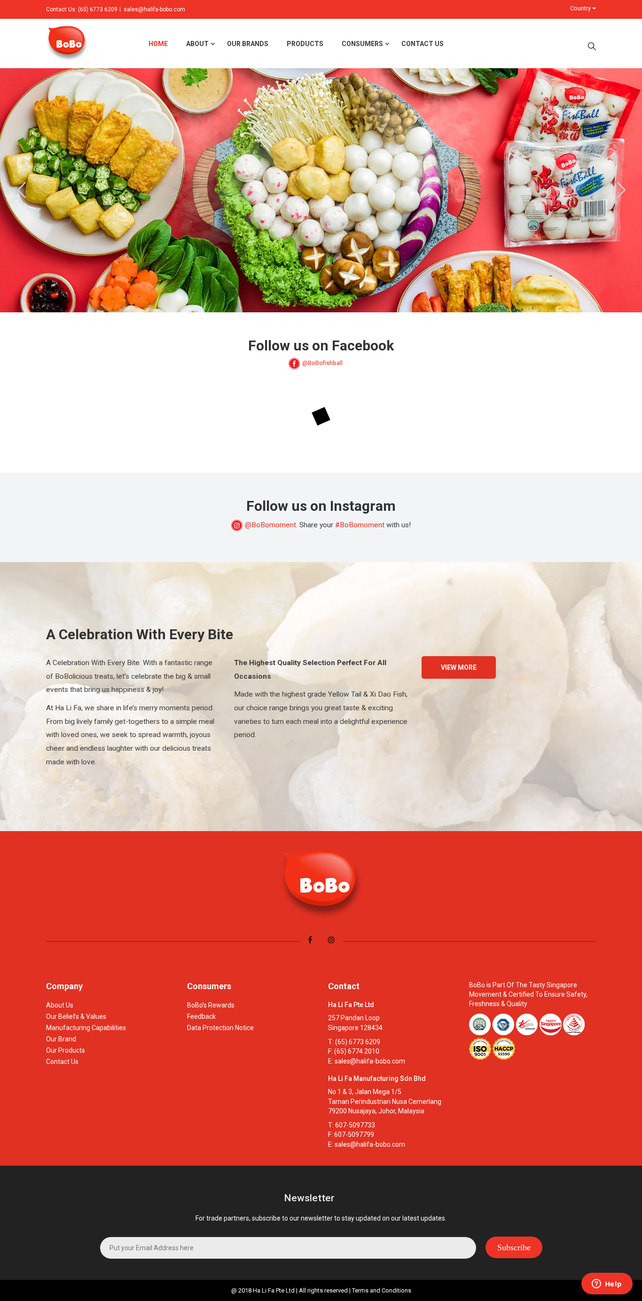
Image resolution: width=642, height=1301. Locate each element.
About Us (59, 1005)
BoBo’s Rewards (211, 1005)
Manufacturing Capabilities (86, 1027)
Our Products (65, 1050)
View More (459, 667)
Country (581, 8)
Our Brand (61, 1039)
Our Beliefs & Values (76, 1016)
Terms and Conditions (381, 1290)
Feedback (201, 1016)
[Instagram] (331, 940)
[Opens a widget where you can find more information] (607, 1284)
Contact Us (62, 1061)
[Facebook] (310, 940)
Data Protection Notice (220, 1027)
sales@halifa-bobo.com (154, 9)
